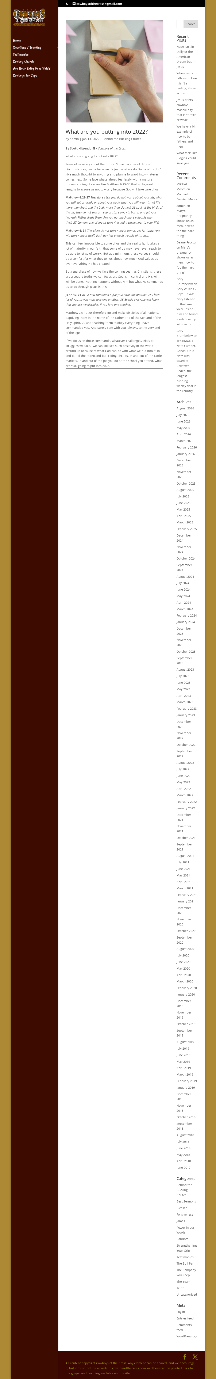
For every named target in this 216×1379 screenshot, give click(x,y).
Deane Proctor (187, 242)
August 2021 (185, 856)
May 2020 (183, 968)
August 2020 (185, 949)
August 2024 (185, 577)
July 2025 (183, 496)
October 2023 (186, 651)
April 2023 (184, 696)
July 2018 (183, 1142)
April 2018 (184, 1161)
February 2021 (187, 895)
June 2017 (183, 1168)
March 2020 (185, 981)
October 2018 (186, 1117)
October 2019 (186, 1024)
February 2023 (187, 708)
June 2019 (183, 1055)
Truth (180, 1288)
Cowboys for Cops (25, 76)
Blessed (182, 1208)
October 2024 (186, 558)
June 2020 (183, 962)
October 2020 (186, 931)
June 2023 (183, 683)
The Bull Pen (185, 1263)
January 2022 (186, 808)
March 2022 (185, 795)
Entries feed (185, 1318)
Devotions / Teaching (27, 48)
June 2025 (183, 503)
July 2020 (183, 955)
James (181, 1221)
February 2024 (187, 615)
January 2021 (186, 901)
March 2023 (185, 702)
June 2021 (183, 869)
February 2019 (187, 1081)
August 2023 (185, 669)
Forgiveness (185, 1214)
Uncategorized (187, 1294)
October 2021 (186, 838)
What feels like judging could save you (187, 158)
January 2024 (186, 622)
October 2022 (186, 745)
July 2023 (183, 676)
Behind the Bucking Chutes (122, 139)
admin (74, 139)
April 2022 (184, 789)
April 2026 (184, 434)
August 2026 (185, 408)
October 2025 (186, 483)
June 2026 (183, 421)
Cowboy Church (23, 62)
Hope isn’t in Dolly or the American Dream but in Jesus (186, 57)
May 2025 (183, 509)
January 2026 (186, 454)
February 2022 (187, 802)
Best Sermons (186, 1201)
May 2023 (183, 689)
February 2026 (187, 447)
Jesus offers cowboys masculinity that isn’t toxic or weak (186, 110)
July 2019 (183, 1048)
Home (17, 41)
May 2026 (183, 428)
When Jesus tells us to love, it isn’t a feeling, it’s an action (187, 83)
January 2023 (186, 715)
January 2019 (186, 1088)
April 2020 (184, 975)
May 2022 (183, 782)
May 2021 (183, 875)
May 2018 (183, 1155)
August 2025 (185, 490)
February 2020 (187, 988)
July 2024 (183, 583)
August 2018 (185, 1135)
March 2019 (185, 1074)
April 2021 (184, 882)
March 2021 (185, 888)
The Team (183, 1282)
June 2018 (183, 1148)
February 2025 (187, 529)
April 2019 (184, 1068)
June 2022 (183, 776)
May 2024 (183, 596)
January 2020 (186, 994)
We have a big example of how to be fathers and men (186, 136)
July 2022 (183, 769)
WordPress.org (187, 1336)
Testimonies (21, 55)
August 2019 (185, 1042)
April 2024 (184, 603)
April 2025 (184, 516)
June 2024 (183, 589)
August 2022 (185, 763)
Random (182, 1239)
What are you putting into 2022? (107, 131)
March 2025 (185, 522)
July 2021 (183, 862)
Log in (181, 1312)
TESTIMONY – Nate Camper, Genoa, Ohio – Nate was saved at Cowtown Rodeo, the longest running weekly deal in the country (187, 366)
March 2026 (185, 441)
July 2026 (183, 415)
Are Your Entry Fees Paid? (31, 69)
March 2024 (185, 609)
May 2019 (183, 1062)
